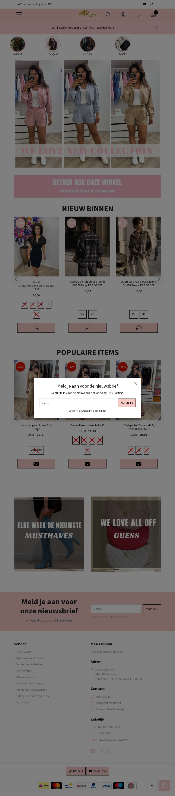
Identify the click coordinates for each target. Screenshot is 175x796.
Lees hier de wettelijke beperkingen (87, 410)
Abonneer (127, 403)
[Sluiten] (135, 383)
